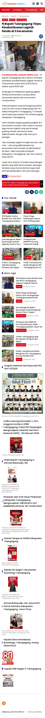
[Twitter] (32, 192)
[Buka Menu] (37, 3)
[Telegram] (36, 192)
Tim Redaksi (6, 35)
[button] (33, 3)
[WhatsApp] (41, 192)
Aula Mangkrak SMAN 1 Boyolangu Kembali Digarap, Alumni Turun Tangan (11, 241)
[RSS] (4, 703)
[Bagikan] (41, 36)
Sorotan (12, 20)
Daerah (5, 20)
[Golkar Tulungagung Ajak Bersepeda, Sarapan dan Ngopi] (12, 254)
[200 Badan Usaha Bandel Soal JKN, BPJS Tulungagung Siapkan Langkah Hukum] (12, 208)
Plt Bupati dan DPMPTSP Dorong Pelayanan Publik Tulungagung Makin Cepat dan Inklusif (32, 241)
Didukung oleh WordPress (13, 712)
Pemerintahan (30, 234)
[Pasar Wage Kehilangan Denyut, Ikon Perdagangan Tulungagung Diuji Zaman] (33, 208)
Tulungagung (21, 20)
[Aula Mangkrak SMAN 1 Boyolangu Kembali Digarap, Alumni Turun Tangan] (12, 231)
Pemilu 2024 (16, 176)
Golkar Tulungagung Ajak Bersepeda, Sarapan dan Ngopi (11, 264)
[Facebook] (27, 192)
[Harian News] (14, 3)
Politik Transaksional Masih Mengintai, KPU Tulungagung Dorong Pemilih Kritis (33, 265)
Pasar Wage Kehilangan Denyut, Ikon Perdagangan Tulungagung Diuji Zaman (32, 218)
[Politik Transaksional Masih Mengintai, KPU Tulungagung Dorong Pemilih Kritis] (33, 254)
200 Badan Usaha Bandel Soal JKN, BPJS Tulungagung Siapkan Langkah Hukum (11, 218)
